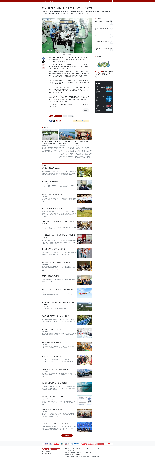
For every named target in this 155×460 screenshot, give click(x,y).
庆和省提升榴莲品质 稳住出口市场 (52, 168)
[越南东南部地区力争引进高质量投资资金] (67, 134)
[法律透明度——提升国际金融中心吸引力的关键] (84, 427)
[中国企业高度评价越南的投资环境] (84, 198)
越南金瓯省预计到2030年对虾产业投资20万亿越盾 (50, 142)
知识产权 (67, 448)
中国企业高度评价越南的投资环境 (52, 195)
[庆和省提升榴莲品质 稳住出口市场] (84, 172)
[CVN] (83, 444)
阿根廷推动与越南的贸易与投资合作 (52, 410)
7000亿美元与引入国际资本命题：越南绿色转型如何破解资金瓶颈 (59, 303)
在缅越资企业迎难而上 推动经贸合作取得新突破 (56, 262)
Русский (109, 1)
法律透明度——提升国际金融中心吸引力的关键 (56, 423)
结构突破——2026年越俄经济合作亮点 (53, 396)
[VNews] (50, 444)
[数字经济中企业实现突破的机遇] (84, 346)
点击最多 (99, 18)
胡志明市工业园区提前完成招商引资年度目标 (55, 316)
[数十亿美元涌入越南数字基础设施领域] (84, 253)
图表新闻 (99, 56)
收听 (99, 91)
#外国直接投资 (58, 116)
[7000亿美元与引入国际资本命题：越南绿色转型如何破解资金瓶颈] (84, 306)
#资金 (65, 116)
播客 (99, 83)
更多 (45, 165)
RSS (77, 448)
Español (102, 1)
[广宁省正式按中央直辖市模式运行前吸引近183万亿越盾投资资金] (84, 239)
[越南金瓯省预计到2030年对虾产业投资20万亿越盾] (50, 134)
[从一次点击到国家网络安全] (109, 99)
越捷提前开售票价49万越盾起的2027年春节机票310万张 (58, 289)
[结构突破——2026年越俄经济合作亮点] (84, 400)
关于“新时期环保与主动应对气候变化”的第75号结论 (104, 74)
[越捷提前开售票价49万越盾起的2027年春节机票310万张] (84, 293)
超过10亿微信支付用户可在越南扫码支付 (103, 21)
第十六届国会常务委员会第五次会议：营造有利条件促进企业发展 (58, 222)
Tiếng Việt (89, 1)
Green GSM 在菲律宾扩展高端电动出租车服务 (55, 369)
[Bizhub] (67, 444)
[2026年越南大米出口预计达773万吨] (84, 212)
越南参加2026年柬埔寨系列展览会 (52, 356)
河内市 (71, 116)
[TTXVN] (45, 444)
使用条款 (72, 448)
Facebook (43, 58)
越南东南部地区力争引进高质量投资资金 (66, 142)
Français (98, 1)
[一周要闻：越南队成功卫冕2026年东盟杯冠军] (109, 89)
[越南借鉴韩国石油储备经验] (84, 185)
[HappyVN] (109, 444)
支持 (80, 448)
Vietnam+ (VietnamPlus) (51, 1)
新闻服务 (91, 448)
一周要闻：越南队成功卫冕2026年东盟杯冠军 (100, 88)
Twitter (43, 61)
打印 (43, 65)
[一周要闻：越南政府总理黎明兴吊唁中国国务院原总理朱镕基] (109, 108)
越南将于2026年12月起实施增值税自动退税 (103, 29)
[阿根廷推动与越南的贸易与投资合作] (84, 413)
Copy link (43, 68)
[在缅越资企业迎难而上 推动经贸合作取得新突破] (84, 266)
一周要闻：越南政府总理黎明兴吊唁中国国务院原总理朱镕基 (100, 107)
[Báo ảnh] (101, 444)
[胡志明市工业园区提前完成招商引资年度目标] (84, 320)
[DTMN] (92, 444)
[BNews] (62, 444)
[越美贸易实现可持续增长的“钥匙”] (84, 333)
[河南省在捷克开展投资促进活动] (83, 134)
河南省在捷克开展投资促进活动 (83, 142)
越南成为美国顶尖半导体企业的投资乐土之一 (103, 35)
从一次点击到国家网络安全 (100, 97)
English (94, 1)
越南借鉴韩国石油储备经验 (50, 181)
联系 (99, 448)
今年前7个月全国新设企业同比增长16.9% (103, 41)
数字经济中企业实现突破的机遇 (51, 343)
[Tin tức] (56, 444)
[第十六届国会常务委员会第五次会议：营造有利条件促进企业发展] (84, 225)
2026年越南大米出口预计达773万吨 (52, 208)
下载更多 (67, 435)
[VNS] (75, 444)
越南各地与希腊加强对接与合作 (51, 276)
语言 (84, 448)
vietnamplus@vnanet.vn (75, 454)
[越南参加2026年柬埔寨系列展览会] (84, 360)
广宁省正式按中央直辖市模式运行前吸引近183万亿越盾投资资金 (58, 236)
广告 (96, 448)
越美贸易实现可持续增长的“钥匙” (52, 329)
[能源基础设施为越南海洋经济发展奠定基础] (84, 387)
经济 (43, 4)
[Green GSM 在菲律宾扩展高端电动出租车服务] (84, 373)
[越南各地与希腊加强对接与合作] (84, 280)
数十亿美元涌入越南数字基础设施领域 (53, 249)
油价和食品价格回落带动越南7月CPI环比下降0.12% (103, 49)
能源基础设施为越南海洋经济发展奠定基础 (54, 383)
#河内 (51, 116)
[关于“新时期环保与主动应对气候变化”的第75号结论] (104, 64)
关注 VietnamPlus (77, 120)
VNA (87, 448)
